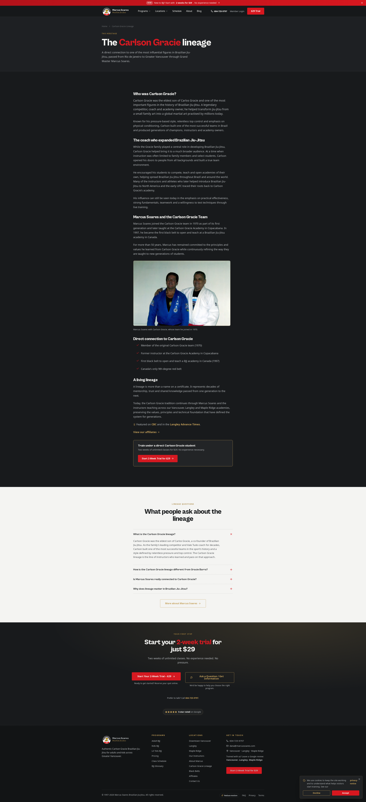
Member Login (237, 11)
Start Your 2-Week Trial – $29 (154, 676)
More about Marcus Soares (181, 603)
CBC (154, 424)
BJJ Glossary (157, 766)
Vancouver (232, 759)
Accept (345, 793)
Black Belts (194, 771)
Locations (160, 11)
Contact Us (194, 781)
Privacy (252, 795)
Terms (261, 795)
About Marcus (196, 761)
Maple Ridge (195, 750)
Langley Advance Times (185, 424)
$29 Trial (255, 11)
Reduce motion (230, 795)
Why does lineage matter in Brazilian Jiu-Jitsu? (160, 588)
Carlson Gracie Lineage (200, 766)
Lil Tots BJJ (157, 750)
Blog (199, 11)
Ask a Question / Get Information (211, 677)
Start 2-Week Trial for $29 (156, 458)
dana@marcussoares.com (242, 745)
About (189, 11)
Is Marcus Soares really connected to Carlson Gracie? (165, 579)
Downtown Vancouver (200, 740)
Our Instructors (196, 755)
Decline (317, 793)
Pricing (155, 755)
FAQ (244, 795)
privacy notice (353, 782)
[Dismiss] (359, 779)
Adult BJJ (156, 740)
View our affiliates (145, 432)
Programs (143, 11)
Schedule (177, 11)
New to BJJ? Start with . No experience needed (182, 2)
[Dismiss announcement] (362, 3)
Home (104, 26)
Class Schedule (159, 761)
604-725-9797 (220, 11)
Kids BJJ (155, 745)
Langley (193, 745)
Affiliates (193, 776)
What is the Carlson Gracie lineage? (154, 534)
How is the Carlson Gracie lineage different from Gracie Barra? (170, 569)
